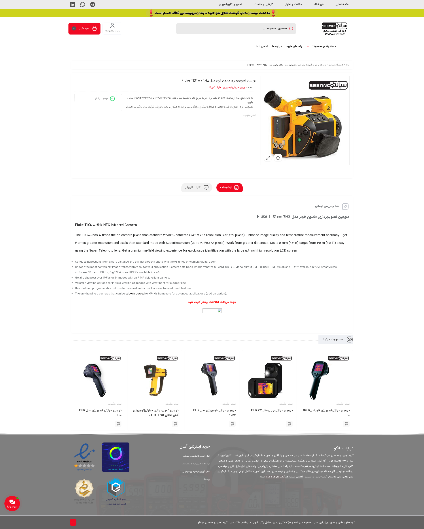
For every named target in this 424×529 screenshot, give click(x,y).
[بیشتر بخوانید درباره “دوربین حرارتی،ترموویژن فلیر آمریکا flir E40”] (346, 424)
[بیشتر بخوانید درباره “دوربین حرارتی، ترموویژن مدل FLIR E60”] (118, 424)
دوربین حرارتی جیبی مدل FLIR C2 (272, 410)
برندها (323, 65)
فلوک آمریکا (312, 65)
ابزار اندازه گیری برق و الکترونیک (196, 464)
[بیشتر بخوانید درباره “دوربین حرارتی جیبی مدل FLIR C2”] (289, 424)
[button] (93, 4)
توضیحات (226, 187)
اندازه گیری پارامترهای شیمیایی (196, 471)
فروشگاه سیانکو (335, 65)
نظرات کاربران (193, 187)
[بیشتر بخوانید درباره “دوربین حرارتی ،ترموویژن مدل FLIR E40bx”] (232, 424)
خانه (348, 65)
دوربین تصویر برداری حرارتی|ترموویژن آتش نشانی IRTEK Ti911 (155, 413)
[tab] (229, 187)
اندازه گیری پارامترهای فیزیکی (196, 456)
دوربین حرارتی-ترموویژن (234, 88)
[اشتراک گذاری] (278, 158)
